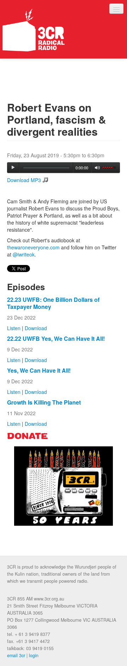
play (13, 167)
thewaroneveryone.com (33, 247)
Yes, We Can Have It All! (39, 370)
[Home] (33, 30)
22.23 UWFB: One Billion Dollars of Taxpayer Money (53, 303)
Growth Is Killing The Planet (44, 402)
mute (98, 167)
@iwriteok (24, 254)
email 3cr (16, 655)
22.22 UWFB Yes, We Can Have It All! (56, 338)
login (33, 655)
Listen (13, 328)
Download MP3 (24, 180)
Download (36, 328)
